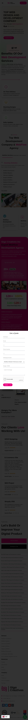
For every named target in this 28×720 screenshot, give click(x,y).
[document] (14, 360)
